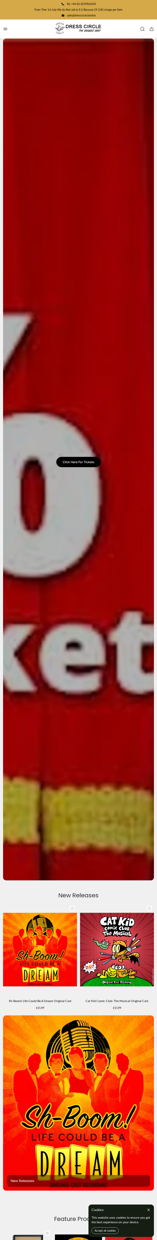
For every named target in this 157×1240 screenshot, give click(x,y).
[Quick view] (47, 1233)
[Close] (148, 1210)
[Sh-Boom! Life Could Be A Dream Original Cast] (40, 950)
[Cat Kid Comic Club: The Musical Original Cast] (117, 950)
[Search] (142, 29)
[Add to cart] (72, 908)
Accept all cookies (105, 1230)
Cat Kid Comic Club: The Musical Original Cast (117, 1001)
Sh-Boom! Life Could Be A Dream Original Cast (40, 1001)
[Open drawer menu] (5, 29)
